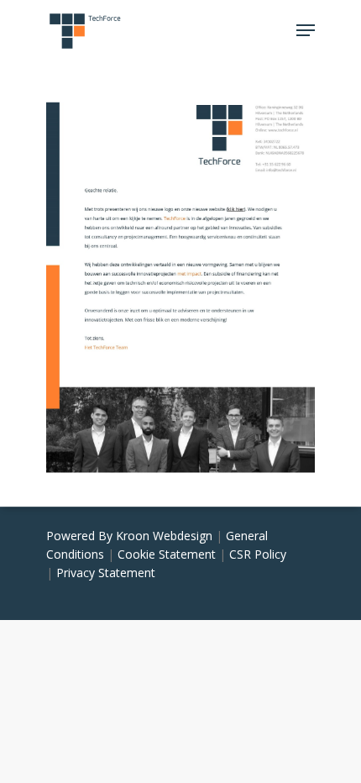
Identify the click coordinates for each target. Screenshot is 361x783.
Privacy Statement (105, 573)
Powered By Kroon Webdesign (129, 536)
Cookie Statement (167, 554)
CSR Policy (257, 554)
